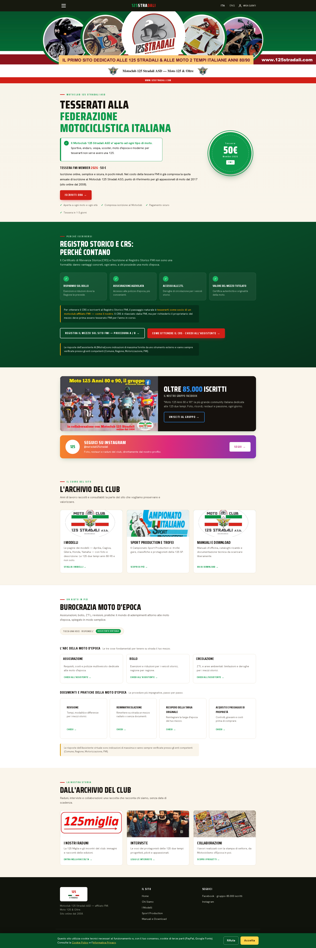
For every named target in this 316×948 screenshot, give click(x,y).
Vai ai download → (207, 567)
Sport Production (152, 913)
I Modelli (147, 907)
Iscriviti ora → (76, 195)
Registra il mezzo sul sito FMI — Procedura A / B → (102, 333)
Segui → (240, 446)
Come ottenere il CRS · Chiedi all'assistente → (186, 333)
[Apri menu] (63, 6)
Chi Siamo (148, 901)
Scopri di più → (139, 567)
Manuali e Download (154, 919)
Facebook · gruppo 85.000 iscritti (222, 896)
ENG (232, 5)
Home (145, 896)
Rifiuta (231, 940)
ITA (223, 5)
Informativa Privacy (104, 942)
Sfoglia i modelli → (75, 567)
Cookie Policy (80, 942)
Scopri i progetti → (208, 859)
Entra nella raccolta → (78, 859)
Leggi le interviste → (143, 859)
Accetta (249, 940)
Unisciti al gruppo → (184, 417)
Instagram (208, 901)
